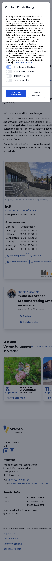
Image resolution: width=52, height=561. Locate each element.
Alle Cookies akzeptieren (16, 93)
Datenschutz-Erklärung (23, 62)
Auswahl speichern (36, 93)
